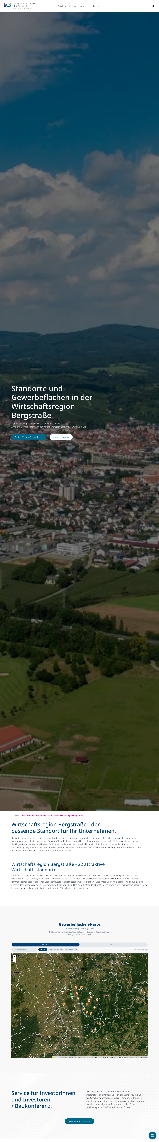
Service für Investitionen (79, 1121)
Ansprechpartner (61, 437)
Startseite (15, 815)
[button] (62, 6)
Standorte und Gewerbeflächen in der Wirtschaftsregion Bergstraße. (53, 815)
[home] (19, 6)
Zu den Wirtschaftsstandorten (29, 437)
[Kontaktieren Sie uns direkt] (152, 1135)
